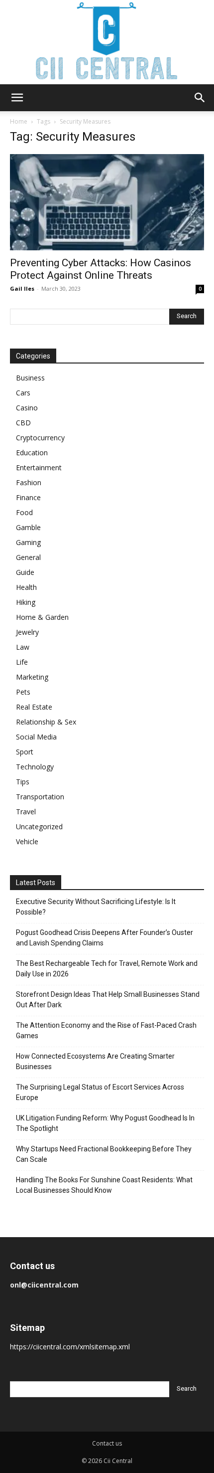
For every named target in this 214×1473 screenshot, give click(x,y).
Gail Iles (22, 288)
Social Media (36, 736)
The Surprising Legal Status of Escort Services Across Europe (100, 1092)
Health (26, 587)
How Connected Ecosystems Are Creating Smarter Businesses (95, 1061)
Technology (35, 766)
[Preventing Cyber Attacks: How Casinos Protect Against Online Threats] (107, 202)
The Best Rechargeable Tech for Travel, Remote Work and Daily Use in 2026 (107, 968)
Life (22, 662)
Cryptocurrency (40, 437)
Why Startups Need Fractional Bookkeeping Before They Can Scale (104, 1154)
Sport (24, 751)
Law (22, 647)
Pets (23, 692)
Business (30, 377)
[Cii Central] (107, 42)
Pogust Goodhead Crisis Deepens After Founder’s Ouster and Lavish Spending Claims (104, 937)
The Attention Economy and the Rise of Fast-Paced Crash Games (106, 1030)
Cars (23, 392)
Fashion (28, 482)
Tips (22, 781)
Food (24, 512)
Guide (25, 572)
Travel (26, 811)
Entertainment (39, 467)
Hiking (25, 602)
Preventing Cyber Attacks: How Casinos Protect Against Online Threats (100, 269)
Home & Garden (42, 617)
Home (18, 121)
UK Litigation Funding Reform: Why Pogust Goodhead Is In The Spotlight (105, 1123)
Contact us (107, 1443)
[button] (17, 97)
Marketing (32, 677)
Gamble (28, 527)
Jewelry (27, 632)
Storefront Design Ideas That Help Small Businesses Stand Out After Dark (108, 999)
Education (32, 452)
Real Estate (34, 707)
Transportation (40, 796)
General (28, 557)
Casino (27, 407)
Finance (28, 497)
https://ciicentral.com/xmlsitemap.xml (70, 1346)
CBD (23, 422)
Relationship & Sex (46, 722)
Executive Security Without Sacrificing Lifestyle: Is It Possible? (96, 907)
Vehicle (27, 841)
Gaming (28, 542)
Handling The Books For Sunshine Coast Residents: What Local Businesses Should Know (104, 1185)
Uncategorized (39, 826)
